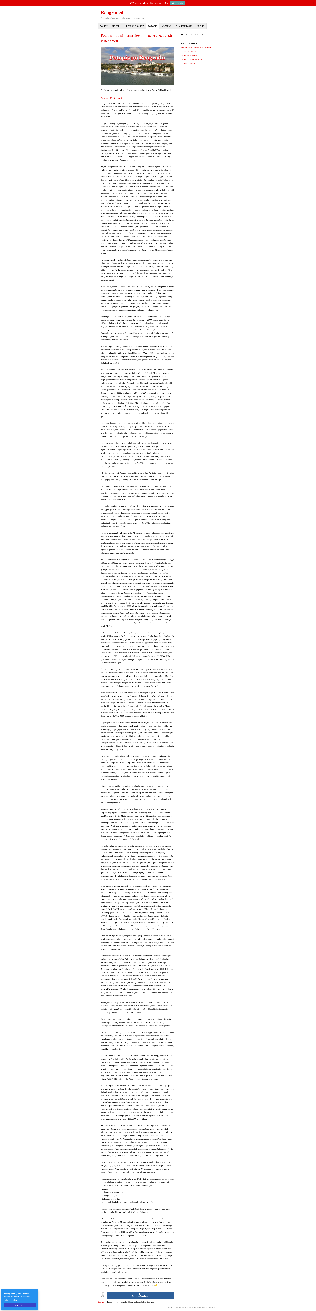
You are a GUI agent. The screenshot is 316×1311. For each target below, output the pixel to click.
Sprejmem (19, 1305)
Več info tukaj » (177, 3)
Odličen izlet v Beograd (189, 51)
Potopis (152, 26)
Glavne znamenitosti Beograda (191, 59)
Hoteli (116, 26)
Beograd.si (112, 12)
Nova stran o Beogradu (188, 63)
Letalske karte (134, 26)
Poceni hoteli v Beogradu (189, 55)
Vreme (200, 26)
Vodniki (166, 26)
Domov (104, 26)
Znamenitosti (184, 26)
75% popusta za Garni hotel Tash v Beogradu (196, 47)
